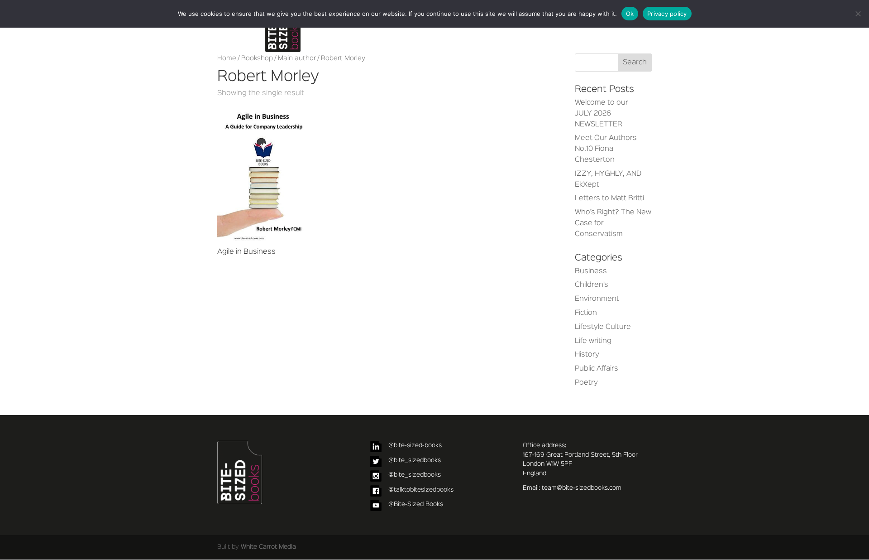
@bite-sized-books (415, 445)
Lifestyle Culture (603, 327)
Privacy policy (667, 13)
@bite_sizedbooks (414, 460)
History (587, 355)
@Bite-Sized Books (415, 504)
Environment (597, 299)
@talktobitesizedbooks (421, 489)
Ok (630, 13)
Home (226, 58)
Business (591, 271)
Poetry (586, 383)
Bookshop (257, 58)
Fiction (586, 313)
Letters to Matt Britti (609, 198)
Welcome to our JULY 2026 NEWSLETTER (601, 114)
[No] (857, 13)
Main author (297, 58)
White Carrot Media (268, 547)
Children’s (591, 285)
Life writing (593, 341)
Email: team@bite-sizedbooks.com (572, 488)
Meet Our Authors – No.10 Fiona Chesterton (608, 149)
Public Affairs (596, 369)
